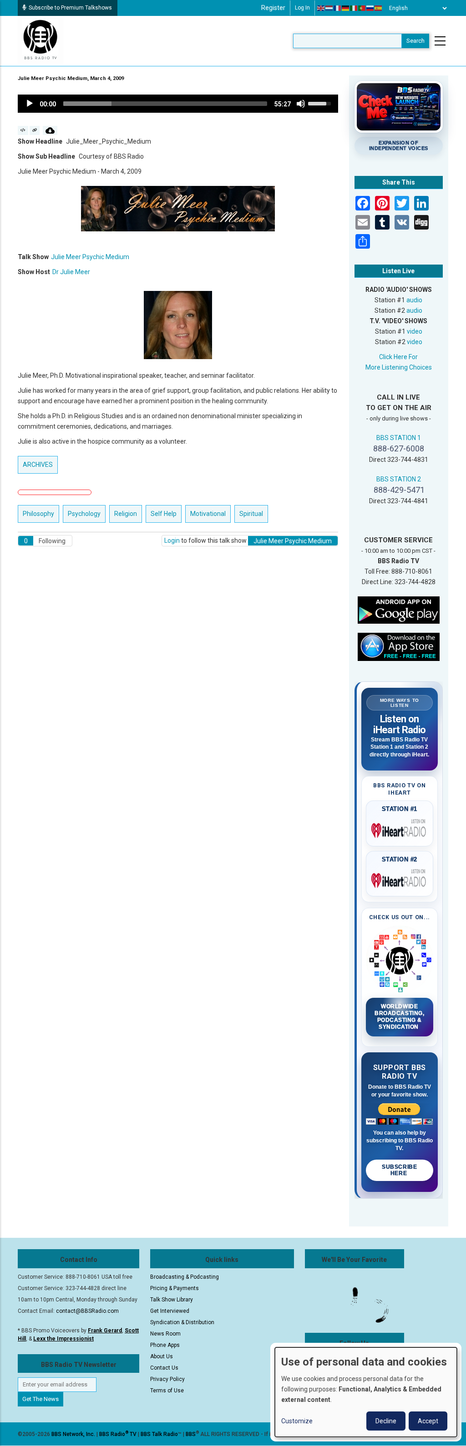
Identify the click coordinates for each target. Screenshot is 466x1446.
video (414, 331)
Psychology (84, 513)
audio (414, 300)
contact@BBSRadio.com (87, 1311)
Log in (302, 8)
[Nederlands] (329, 8)
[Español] (379, 8)
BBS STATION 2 (398, 479)
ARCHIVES (38, 464)
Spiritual (251, 513)
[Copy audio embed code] (23, 130)
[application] (178, 104)
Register (273, 7)
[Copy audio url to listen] (35, 130)
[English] (321, 8)
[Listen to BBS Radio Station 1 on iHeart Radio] (399, 828)
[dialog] (366, 1392)
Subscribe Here (399, 1170)
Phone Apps (165, 1345)
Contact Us (164, 1368)
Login (172, 540)
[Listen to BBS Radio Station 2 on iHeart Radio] (399, 878)
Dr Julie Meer (71, 271)
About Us (161, 1356)
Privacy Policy (167, 1379)
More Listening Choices (398, 367)
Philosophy (38, 513)
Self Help (164, 513)
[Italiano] (354, 8)
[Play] (29, 103)
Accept (428, 1421)
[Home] (40, 40)
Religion (125, 513)
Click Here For (398, 356)
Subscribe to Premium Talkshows (70, 8)
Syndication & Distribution (182, 1322)
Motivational (208, 513)
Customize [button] (297, 1421)
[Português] (362, 8)
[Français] (338, 8)
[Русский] (370, 8)
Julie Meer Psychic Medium (90, 256)
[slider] (165, 103)
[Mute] (300, 103)
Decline (385, 1421)
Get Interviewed (169, 1311)
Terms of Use (167, 1390)
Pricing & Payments (174, 1288)
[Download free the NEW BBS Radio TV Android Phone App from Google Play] (399, 609)
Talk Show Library (171, 1299)
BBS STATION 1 (398, 437)
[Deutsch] (346, 8)
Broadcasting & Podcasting (184, 1277)
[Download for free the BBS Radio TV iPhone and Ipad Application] (399, 646)
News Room (165, 1334)
